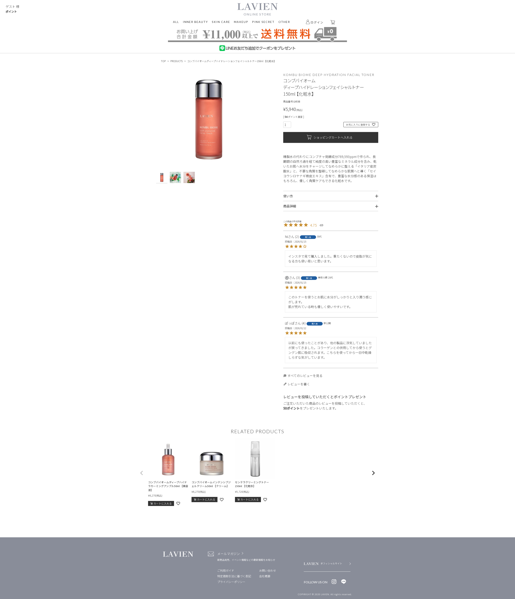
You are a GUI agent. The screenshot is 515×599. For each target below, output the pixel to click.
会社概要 (264, 576)
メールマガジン (228, 553)
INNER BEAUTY (195, 22)
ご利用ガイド (225, 570)
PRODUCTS (176, 61)
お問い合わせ (267, 570)
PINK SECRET (263, 22)
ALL (176, 22)
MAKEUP (241, 22)
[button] (141, 473)
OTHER (284, 22)
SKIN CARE (221, 22)
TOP (163, 61)
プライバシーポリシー (231, 582)
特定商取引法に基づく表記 (234, 576)
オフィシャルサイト (331, 563)
